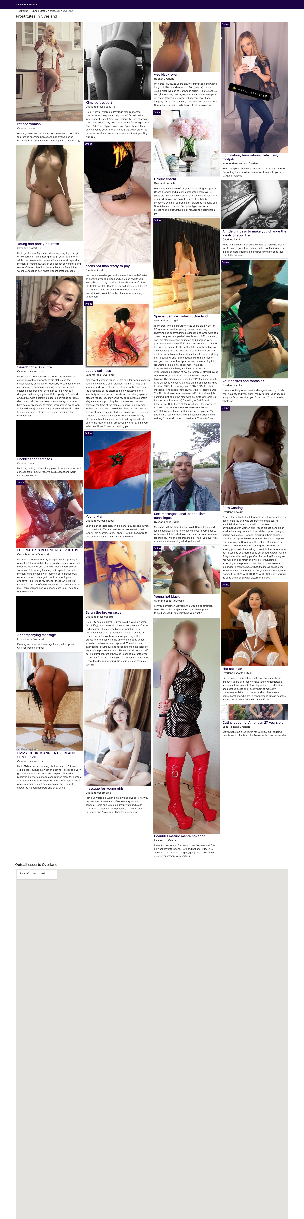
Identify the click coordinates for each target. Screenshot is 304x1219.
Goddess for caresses (34, 459)
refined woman (29, 124)
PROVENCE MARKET (27, 4)
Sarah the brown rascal (104, 612)
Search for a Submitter (35, 367)
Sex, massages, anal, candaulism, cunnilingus (180, 516)
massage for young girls (105, 788)
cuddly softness (98, 371)
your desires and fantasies (243, 381)
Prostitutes (22, 10)
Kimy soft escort (99, 103)
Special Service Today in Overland (181, 316)
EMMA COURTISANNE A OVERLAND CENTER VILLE (46, 755)
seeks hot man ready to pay (108, 266)
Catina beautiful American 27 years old (253, 722)
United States (39, 10)
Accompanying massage (36, 635)
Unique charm (165, 179)
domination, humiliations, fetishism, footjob (250, 157)
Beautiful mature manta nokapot (179, 836)
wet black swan (166, 74)
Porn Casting (232, 508)
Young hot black (167, 596)
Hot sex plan (232, 669)
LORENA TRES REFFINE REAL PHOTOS (47, 550)
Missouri (55, 10)
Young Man (94, 516)
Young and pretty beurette (38, 244)
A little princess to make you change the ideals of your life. (254, 233)
